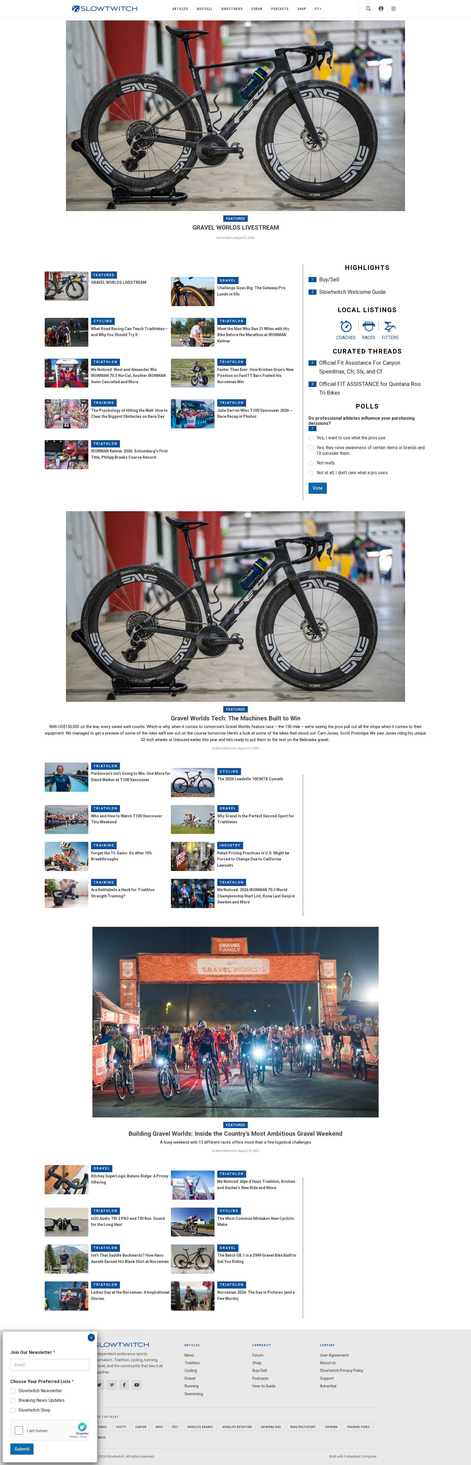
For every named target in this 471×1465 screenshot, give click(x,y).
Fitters (390, 337)
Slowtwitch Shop (34, 1410)
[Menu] (393, 8)
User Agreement (334, 1355)
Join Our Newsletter (32, 1352)
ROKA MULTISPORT (303, 1427)
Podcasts (280, 8)
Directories (232, 8)
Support (327, 1378)
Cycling (102, 321)
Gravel (228, 280)
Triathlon (232, 321)
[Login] (381, 8)
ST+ (318, 8)
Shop (301, 8)
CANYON (140, 1427)
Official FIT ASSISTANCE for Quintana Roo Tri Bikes (370, 388)
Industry (230, 845)
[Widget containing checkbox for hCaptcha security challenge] (49, 1430)
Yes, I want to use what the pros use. (351, 437)
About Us (328, 1363)
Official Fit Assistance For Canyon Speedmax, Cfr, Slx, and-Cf (359, 367)
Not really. (326, 462)
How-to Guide (264, 1386)
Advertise (328, 1386)
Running (192, 1386)
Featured (235, 219)
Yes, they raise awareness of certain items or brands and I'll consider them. (371, 450)
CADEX (102, 1427)
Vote (318, 488)
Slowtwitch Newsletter (40, 1390)
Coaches (346, 337)
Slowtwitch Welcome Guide (352, 292)
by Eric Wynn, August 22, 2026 (236, 237)
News (189, 1355)
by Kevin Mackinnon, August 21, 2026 (235, 748)
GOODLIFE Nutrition (237, 1427)
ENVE (159, 1427)
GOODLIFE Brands (200, 1427)
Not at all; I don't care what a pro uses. (352, 472)
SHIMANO (331, 1427)
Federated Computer (360, 1456)
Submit (21, 1449)
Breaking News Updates (42, 1400)
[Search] (368, 8)
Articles (180, 8)
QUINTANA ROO (271, 1427)
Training (103, 403)
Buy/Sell (205, 8)
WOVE (102, 1437)
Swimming (194, 1394)
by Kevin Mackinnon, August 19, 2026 (235, 1150)
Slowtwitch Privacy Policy (341, 1370)
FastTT (121, 1427)
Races (368, 337)
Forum (257, 8)
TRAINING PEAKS (358, 1427)
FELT (175, 1427)
